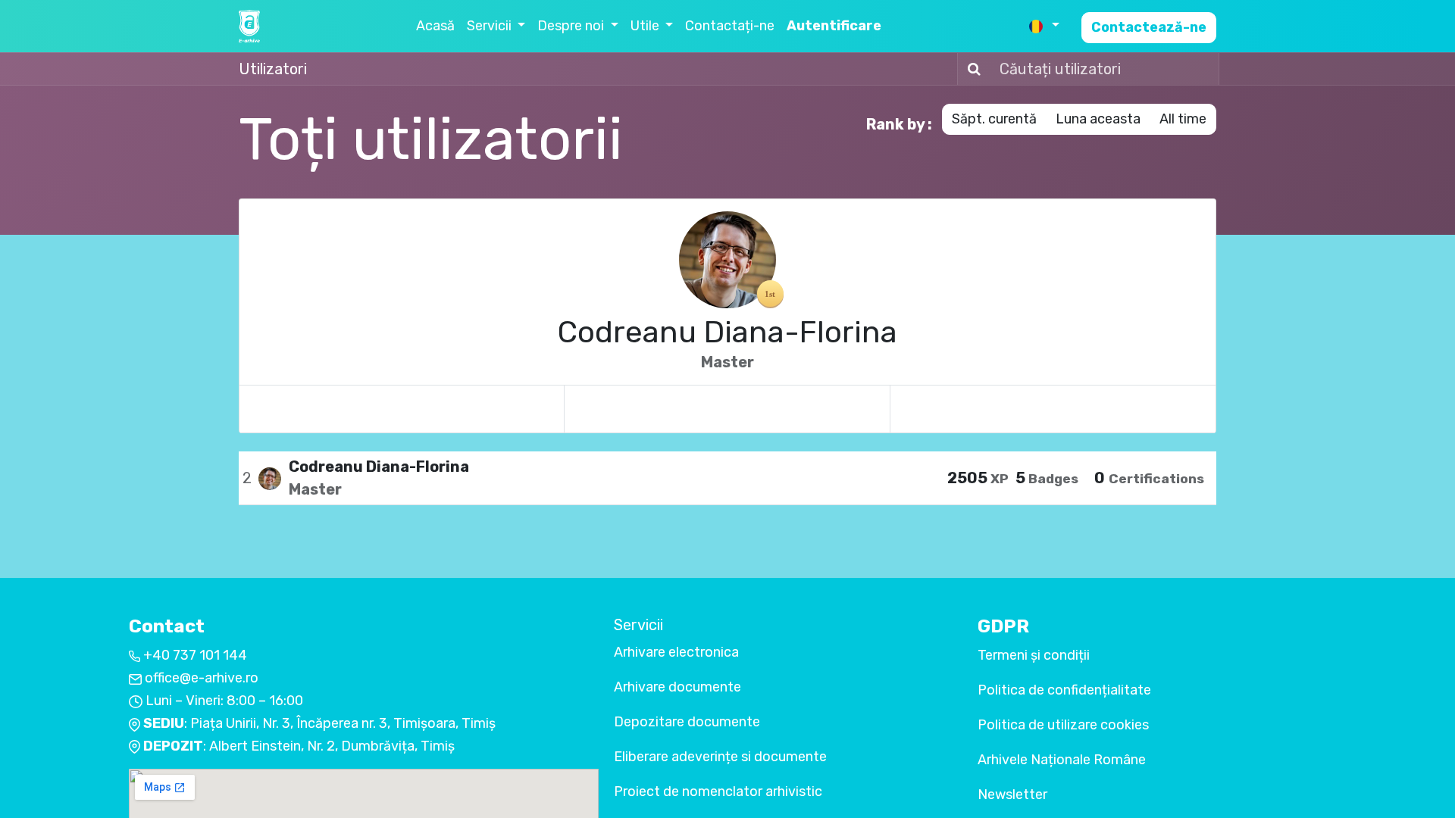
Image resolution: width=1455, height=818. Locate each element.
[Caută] (971, 69)
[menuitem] (435, 26)
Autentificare (834, 25)
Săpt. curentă (994, 119)
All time (1182, 119)
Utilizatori (273, 69)
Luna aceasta (1098, 119)
